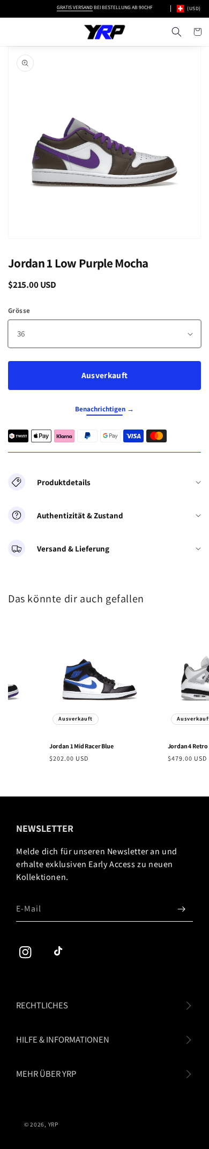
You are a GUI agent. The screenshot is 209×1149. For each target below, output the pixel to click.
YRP (53, 1124)
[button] (176, 32)
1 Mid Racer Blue (80, 746)
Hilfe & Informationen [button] (62, 1039)
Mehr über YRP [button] (46, 1073)
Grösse (19, 310)
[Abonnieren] (181, 909)
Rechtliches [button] (42, 1005)
